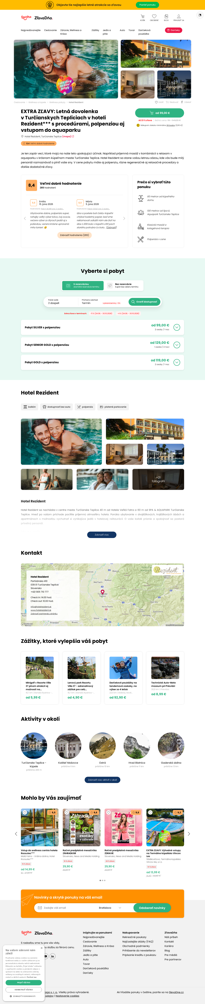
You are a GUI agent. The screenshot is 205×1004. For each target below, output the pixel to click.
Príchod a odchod (90, 300)
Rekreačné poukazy (134, 937)
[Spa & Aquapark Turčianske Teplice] (165, 454)
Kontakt (169, 941)
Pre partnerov (173, 959)
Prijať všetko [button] (23, 982)
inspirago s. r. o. (47, 992)
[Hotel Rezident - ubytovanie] (138, 84)
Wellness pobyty (57, 102)
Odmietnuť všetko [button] (24, 990)
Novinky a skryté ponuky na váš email (68, 897)
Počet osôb (53, 300)
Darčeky (175, 30)
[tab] (83, 285)
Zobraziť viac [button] (102, 534)
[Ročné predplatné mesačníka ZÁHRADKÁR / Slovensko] (81, 843)
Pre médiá (171, 955)
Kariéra (169, 946)
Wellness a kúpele (37, 102)
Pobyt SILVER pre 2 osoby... (52, 209)
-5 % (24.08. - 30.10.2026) (101, 313)
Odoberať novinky (152, 908)
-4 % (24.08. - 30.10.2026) (128, 313)
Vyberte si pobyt (102, 271)
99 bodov (171, 125)
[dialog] (24, 973)
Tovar (132, 30)
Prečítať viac (32, 977)
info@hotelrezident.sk (41, 606)
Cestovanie (50, 30)
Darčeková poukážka (144, 32)
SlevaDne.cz (176, 992)
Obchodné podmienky (136, 946)
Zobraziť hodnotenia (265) (74, 235)
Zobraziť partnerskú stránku (44, 613)
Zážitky (95, 30)
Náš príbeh (171, 937)
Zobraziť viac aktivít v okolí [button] (102, 779)
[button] (25, 212)
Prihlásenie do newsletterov (139, 950)
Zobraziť (111, 227)
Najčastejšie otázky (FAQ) (137, 941)
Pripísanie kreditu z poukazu (139, 955)
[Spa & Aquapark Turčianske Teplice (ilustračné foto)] (102, 479)
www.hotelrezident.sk (41, 610)
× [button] (41, 948)
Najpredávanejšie (31, 30)
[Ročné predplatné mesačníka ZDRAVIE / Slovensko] (123, 843)
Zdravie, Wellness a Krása (70, 32)
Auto (122, 30)
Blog (167, 950)
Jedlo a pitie (107, 32)
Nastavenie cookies (67, 996)
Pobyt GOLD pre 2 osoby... (98, 209)
